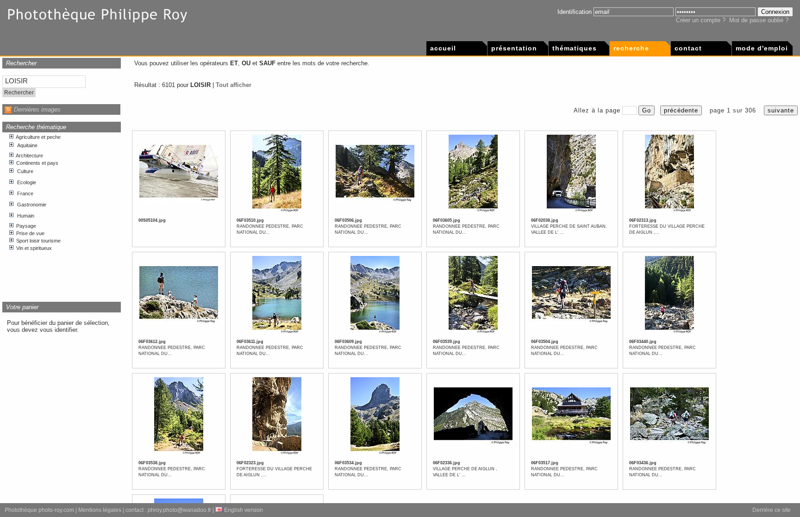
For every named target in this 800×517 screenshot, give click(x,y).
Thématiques (574, 48)
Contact (688, 48)
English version (243, 510)
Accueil (443, 48)
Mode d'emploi (762, 48)
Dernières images (37, 109)
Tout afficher (233, 84)
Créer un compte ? (700, 20)
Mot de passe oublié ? (758, 20)
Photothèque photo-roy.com (39, 510)
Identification (574, 11)
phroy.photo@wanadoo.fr (179, 510)
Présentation (514, 48)
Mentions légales (99, 510)
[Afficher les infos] (178, 201)
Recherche (631, 48)
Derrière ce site (771, 510)
